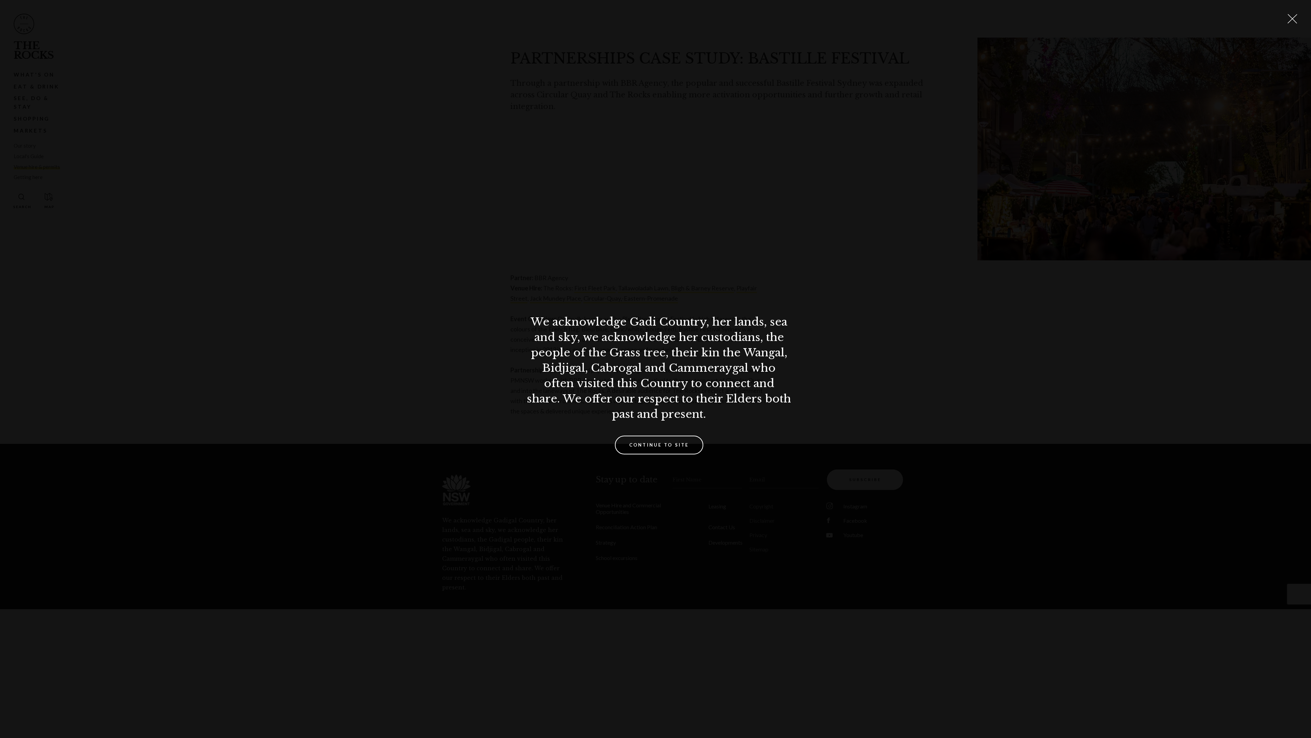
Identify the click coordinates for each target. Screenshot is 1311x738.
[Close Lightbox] (1292, 19)
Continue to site (659, 445)
